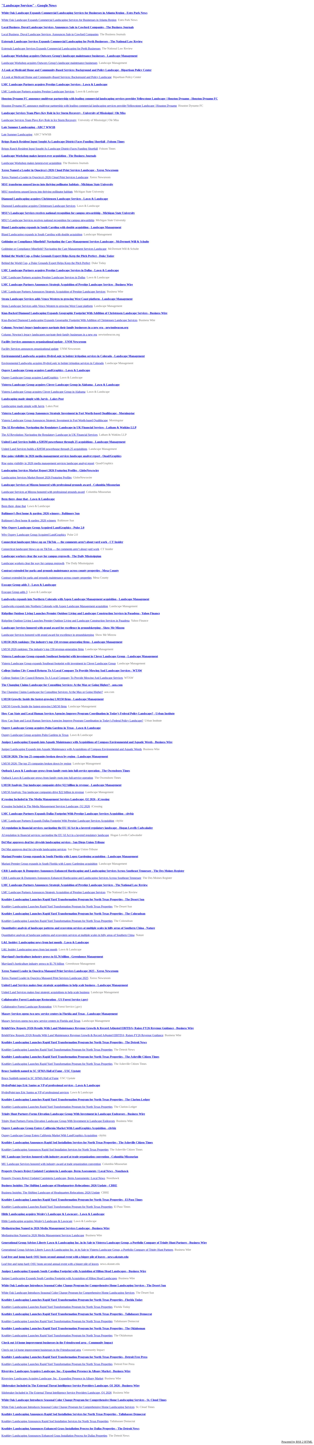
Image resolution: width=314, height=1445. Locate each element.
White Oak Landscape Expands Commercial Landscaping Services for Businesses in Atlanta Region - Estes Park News (74, 12)
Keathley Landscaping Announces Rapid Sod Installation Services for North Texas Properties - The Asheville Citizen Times (77, 1142)
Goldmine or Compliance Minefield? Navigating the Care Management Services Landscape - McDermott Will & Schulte (75, 241)
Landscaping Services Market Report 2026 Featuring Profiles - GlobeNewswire (50, 470)
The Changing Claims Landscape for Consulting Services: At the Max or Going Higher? (52, 692)
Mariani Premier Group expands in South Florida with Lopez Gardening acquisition (49, 863)
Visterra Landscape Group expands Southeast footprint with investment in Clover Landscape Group (58, 663)
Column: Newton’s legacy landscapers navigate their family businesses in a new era (49, 334)
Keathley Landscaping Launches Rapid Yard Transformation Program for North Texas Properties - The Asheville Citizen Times (80, 1056)
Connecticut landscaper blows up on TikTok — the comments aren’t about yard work (50, 549)
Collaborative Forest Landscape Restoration (26, 1006)
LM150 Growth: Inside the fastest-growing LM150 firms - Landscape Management (52, 699)
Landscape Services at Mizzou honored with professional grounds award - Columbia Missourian (60, 484)
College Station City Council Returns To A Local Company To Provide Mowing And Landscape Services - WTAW (71, 670)
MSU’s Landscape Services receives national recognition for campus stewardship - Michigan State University (68, 212)
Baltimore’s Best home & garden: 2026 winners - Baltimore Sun (40, 513)
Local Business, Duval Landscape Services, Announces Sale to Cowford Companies (49, 34)
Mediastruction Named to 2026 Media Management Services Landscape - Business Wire (55, 1228)
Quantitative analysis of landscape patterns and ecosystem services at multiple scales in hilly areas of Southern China (67, 935)
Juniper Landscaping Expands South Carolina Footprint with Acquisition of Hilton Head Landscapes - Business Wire (73, 1271)
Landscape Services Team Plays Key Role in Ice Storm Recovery (39, 120)
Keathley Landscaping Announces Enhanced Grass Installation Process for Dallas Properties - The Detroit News (70, 1428)
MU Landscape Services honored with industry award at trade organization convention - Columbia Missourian (69, 1156)
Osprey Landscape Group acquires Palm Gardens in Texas (35, 735)
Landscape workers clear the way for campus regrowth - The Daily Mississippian (51, 556)
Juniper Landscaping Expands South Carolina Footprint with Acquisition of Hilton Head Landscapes (59, 1278)
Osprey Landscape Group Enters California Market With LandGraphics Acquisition (49, 1135)
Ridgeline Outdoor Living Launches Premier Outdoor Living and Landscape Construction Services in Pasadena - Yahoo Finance (80, 613)
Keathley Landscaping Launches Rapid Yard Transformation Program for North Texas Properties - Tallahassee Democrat (76, 1314)
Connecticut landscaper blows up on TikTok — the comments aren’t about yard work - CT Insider (62, 542)
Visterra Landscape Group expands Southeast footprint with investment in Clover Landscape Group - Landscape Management (79, 656)
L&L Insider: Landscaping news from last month (29, 949)
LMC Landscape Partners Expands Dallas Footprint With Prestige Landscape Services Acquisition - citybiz (67, 813)
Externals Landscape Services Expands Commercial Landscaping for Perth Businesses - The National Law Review (72, 41)
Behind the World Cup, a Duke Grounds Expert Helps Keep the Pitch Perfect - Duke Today (57, 255)
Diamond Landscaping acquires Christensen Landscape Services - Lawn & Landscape (54, 198)
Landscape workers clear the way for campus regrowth (32, 563)
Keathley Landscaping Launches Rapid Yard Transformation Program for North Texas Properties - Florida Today (72, 1299)
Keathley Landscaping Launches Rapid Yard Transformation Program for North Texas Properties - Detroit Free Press (74, 1357)
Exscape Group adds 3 (14, 592)
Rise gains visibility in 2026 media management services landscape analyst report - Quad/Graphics (61, 456)
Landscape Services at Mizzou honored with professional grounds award (43, 491)
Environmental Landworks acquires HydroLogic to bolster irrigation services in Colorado (52, 363)
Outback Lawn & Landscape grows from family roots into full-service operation (47, 777)
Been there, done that (13, 506)
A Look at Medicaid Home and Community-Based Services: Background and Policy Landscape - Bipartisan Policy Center (76, 70)
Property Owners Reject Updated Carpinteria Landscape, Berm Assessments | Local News (53, 1178)
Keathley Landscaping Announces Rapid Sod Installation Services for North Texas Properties (54, 1149)
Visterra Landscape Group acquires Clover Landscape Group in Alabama (43, 391)
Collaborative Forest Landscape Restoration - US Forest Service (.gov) (44, 999)
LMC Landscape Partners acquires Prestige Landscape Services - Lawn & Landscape (54, 84)
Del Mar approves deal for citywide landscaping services (33, 849)
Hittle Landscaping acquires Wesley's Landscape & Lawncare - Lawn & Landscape (52, 1214)
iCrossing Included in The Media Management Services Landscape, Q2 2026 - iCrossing (55, 799)
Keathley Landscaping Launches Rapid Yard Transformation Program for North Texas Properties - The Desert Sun (72, 899)
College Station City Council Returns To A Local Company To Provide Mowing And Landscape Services (62, 677)
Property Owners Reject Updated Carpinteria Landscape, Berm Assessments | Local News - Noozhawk (64, 1171)
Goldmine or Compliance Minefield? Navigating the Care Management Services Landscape (53, 248)
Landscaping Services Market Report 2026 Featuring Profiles (36, 477)
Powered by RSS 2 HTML (297, 1441)
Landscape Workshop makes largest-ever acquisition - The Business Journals (48, 155)
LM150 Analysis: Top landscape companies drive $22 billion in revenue (42, 792)
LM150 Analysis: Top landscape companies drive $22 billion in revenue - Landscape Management (61, 785)
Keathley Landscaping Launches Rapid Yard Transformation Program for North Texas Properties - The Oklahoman (73, 1328)
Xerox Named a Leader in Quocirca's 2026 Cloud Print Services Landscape (44, 177)
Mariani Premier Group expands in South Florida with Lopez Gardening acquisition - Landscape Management (69, 856)
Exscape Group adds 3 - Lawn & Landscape (28, 584)
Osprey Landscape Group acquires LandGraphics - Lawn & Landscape (45, 370)
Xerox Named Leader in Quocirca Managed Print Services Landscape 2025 (44, 978)
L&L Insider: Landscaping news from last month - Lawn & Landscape (45, 942)
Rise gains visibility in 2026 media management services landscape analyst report (47, 463)
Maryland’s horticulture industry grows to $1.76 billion (32, 963)
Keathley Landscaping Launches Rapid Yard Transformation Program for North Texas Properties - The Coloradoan (73, 913)
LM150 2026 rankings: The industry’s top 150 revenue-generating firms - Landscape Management (61, 641)
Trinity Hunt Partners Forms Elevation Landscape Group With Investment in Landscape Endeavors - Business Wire (73, 1113)
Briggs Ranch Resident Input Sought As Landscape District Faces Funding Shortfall (49, 148)
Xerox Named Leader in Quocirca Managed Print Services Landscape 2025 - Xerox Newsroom (59, 970)
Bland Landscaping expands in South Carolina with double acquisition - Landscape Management (61, 227)
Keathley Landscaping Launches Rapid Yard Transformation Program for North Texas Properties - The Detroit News (74, 1042)
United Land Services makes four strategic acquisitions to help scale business (45, 992)
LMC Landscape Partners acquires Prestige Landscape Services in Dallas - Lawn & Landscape (60, 270)
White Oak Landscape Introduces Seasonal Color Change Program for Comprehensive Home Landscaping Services (67, 1292)
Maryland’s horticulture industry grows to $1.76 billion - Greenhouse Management (52, 956)
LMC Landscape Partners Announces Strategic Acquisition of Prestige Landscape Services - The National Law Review (74, 885)
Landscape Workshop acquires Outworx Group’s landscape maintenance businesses (49, 62)
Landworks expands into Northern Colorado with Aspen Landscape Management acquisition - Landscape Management (75, 599)
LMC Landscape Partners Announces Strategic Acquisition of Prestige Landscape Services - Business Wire (67, 284)
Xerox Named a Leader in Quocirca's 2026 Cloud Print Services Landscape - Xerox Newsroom (59, 170)
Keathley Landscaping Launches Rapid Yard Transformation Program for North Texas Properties (56, 906)
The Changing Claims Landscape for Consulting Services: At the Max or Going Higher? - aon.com (61, 684)
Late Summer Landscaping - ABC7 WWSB (28, 127)
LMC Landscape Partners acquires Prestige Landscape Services (37, 91)
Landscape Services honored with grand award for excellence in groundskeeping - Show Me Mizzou (62, 627)
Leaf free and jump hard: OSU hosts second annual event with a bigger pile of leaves (50, 1263)
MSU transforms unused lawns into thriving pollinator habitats (37, 191)
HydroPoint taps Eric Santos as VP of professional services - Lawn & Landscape (50, 1085)
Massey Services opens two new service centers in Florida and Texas (40, 1020)
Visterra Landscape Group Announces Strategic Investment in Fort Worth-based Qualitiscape (54, 420)
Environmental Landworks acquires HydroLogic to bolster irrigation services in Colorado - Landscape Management (73, 356)
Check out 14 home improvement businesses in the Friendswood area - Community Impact (57, 1342)
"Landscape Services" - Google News (29, 5)
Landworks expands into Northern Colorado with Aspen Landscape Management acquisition (54, 606)
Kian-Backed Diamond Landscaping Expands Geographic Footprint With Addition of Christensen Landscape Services (69, 320)
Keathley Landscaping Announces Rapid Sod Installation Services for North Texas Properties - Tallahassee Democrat (73, 1414)
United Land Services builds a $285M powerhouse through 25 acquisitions (44, 448)
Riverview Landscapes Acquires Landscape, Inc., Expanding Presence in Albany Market (52, 1378)
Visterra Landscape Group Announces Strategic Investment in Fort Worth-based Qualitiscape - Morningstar (68, 413)
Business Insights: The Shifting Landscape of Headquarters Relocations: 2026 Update (50, 1192)
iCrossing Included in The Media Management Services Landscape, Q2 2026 (45, 806)
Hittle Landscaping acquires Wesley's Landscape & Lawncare (36, 1221)
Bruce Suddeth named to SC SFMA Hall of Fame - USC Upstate (41, 1070)
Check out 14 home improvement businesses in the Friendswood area (41, 1349)
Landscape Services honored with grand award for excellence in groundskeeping (47, 634)
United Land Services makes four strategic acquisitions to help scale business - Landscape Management (64, 985)
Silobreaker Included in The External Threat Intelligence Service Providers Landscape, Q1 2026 (56, 1392)
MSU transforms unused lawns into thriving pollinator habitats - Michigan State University (57, 184)
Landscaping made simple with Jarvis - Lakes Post (32, 398)
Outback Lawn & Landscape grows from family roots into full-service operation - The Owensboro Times (65, 770)
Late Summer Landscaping (16, 134)
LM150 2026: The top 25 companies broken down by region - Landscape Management (54, 756)
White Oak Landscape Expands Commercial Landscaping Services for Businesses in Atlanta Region (58, 19)
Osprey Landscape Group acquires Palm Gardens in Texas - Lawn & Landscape (51, 727)
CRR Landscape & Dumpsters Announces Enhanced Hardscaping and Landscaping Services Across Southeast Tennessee (71, 877)
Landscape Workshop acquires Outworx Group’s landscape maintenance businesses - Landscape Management (69, 55)
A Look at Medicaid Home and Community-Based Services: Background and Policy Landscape (56, 77)
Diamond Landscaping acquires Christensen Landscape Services (38, 205)
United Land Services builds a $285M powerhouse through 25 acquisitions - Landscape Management (63, 441)
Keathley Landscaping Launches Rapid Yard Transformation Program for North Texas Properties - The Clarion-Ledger (75, 1099)
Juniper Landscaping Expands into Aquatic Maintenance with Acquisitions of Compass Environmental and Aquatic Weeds (71, 749)
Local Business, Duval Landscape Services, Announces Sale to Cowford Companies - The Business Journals (67, 27)
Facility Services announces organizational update (30, 348)
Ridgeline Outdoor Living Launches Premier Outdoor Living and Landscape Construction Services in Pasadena (65, 620)
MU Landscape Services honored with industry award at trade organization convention (51, 1164)
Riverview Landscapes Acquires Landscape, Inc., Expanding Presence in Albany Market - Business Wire (65, 1371)
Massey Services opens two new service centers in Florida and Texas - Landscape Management (59, 1013)
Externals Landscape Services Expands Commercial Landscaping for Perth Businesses (50, 48)
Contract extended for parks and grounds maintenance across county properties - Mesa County (60, 570)
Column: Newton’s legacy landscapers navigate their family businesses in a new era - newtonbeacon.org (64, 327)
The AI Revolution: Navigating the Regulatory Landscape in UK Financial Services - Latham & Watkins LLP (68, 427)
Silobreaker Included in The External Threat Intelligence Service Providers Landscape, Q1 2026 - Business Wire (70, 1385)
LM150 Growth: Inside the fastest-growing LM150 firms (34, 706)
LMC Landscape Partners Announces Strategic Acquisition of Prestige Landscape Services (53, 291)
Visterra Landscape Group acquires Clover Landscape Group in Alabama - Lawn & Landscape (60, 384)
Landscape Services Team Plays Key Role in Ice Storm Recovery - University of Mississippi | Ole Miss (63, 113)
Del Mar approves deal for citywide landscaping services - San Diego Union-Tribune (53, 842)
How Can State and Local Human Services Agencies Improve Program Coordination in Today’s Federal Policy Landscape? (72, 720)
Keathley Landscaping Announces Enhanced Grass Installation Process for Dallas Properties (54, 1435)
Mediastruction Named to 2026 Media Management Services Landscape (42, 1235)
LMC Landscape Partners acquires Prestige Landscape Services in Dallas (43, 277)
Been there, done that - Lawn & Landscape (28, 499)
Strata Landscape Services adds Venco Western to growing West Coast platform (47, 306)
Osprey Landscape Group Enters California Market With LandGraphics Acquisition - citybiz (58, 1128)
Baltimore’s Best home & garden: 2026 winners (28, 520)
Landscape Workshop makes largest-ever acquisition (31, 163)
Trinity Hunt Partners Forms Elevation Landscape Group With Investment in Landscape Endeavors (58, 1121)
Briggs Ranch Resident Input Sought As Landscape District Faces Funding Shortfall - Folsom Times (62, 141)
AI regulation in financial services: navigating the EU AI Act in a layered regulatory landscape (55, 835)
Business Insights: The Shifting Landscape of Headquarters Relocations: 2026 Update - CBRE (59, 1185)
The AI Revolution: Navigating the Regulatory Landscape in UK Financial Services (49, 434)
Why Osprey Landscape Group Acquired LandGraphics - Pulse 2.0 (42, 527)
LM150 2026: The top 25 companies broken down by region (36, 763)
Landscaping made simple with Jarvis (22, 406)
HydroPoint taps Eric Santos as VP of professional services (35, 1092)
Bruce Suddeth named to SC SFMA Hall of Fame (30, 1078)
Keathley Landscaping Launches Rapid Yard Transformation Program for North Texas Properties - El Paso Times (71, 1199)
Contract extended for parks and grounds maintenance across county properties (46, 577)
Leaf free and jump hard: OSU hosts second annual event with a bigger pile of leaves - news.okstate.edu (64, 1256)
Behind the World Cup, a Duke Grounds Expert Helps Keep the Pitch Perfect (45, 263)
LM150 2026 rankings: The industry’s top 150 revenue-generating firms (42, 649)
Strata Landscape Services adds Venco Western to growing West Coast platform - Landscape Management (66, 298)
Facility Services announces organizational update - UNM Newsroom (43, 341)
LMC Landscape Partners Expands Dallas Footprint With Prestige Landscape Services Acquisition (57, 820)
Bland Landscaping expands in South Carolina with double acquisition (41, 234)
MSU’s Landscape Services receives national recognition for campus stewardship (47, 220)
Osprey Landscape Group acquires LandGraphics (29, 377)
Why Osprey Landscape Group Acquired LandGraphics (33, 534)
